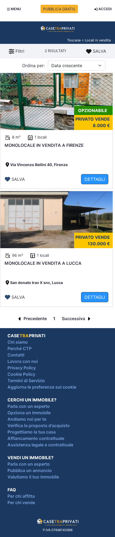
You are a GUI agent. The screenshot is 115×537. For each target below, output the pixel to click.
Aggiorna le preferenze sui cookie (41, 387)
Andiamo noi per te (26, 419)
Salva (98, 51)
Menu (15, 9)
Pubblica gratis (59, 9)
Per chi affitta (21, 496)
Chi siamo (17, 342)
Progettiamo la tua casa (31, 432)
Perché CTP (19, 348)
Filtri (19, 51)
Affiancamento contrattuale (35, 438)
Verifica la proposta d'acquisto (38, 425)
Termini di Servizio (26, 380)
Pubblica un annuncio (29, 470)
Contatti (15, 355)
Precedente (34, 318)
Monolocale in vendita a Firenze (44, 145)
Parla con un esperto (28, 406)
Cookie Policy (21, 374)
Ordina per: (33, 65)
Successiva (74, 318)
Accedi (105, 9)
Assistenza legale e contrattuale (40, 444)
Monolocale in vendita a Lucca (43, 263)
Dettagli (95, 179)
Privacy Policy (21, 367)
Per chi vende (21, 502)
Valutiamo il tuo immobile (33, 477)
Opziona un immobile (29, 412)
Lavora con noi (22, 361)
